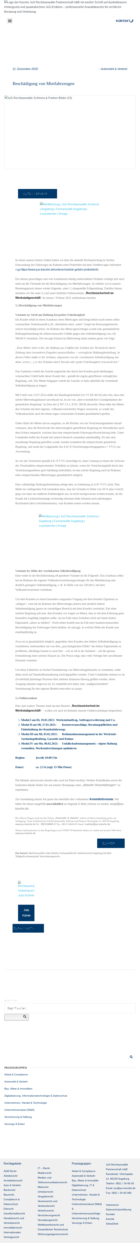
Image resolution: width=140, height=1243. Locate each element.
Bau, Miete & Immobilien (18, 1088)
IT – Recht (44, 1168)
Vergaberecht (45, 1196)
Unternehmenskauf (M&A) (19, 1109)
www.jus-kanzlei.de (25, 824)
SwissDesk (112, 1223)
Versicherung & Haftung (18, 1116)
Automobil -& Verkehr (67, 818)
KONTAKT (123, 20)
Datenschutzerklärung (118, 1209)
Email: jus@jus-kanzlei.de (120, 1188)
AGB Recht (10, 1171)
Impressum (112, 1204)
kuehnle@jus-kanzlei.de (97, 824)
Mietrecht (43, 1187)
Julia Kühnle (51, 853)
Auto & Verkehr (12, 1185)
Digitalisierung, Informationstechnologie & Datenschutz (35, 1095)
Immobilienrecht (13, 1227)
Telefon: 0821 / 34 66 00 (120, 1183)
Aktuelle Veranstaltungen (99, 785)
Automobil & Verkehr (114, 68)
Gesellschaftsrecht (14, 1213)
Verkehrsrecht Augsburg (89, 853)
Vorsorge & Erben (14, 1124)
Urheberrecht (45, 1191)
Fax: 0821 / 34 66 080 (118, 1192)
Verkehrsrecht (46, 1210)
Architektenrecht (13, 1180)
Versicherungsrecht (50, 856)
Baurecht (9, 1194)
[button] (10, 21)
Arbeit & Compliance (16, 1074)
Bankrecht (9, 1189)
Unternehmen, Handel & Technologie (25, 1102)
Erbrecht (8, 1208)
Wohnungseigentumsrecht (53, 1234)
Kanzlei (110, 1218)
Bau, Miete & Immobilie (85, 1180)
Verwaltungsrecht (48, 1220)
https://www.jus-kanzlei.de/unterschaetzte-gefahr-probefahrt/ (59, 269)
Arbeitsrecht (11, 1175)
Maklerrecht (44, 1172)
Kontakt (110, 1214)
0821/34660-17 (48, 824)
